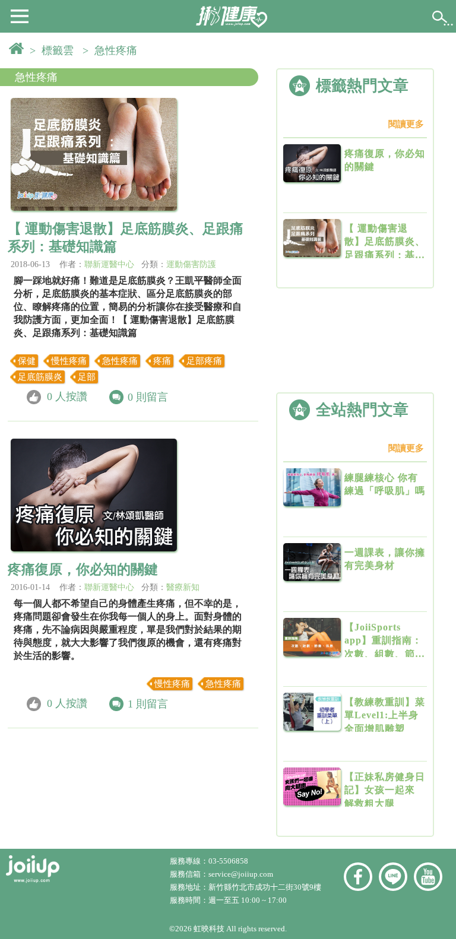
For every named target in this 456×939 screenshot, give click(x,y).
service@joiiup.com (241, 874)
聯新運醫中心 (109, 264)
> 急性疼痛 (113, 50)
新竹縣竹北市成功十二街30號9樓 (264, 887)
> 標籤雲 (55, 50)
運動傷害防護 (191, 264)
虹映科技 (209, 928)
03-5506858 (228, 860)
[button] (19, 15)
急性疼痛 (36, 77)
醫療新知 (183, 587)
